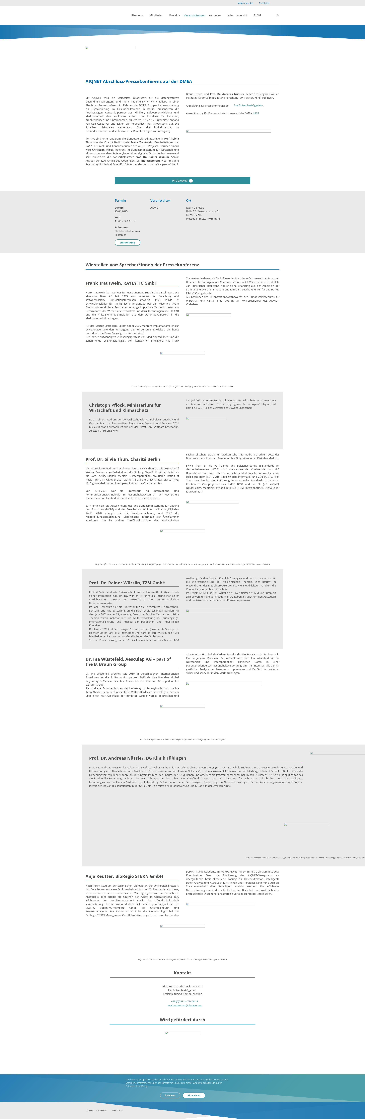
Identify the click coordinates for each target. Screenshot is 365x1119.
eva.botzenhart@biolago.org (184, 1005)
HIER (256, 113)
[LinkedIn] (278, 3)
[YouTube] (273, 3)
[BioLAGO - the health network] (95, 15)
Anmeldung (127, 242)
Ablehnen (170, 1095)
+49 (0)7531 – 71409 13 (184, 1001)
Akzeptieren (193, 1095)
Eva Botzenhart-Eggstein (248, 105)
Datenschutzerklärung (136, 1086)
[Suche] (267, 15)
